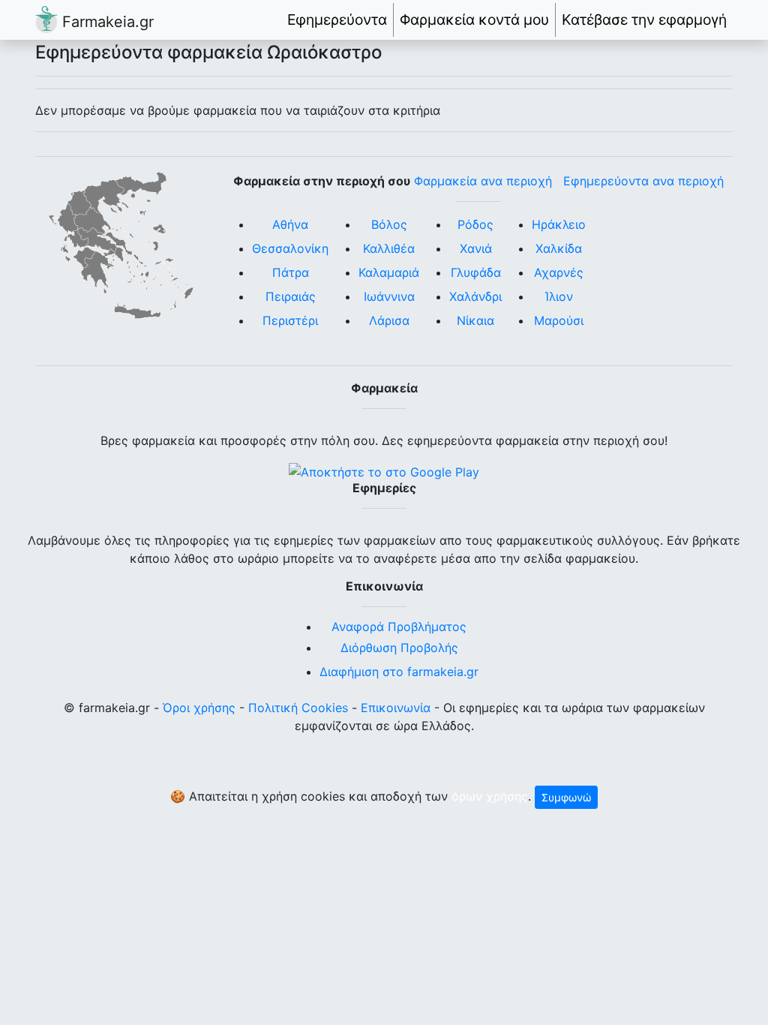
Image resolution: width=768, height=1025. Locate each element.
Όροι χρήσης (199, 707)
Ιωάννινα (389, 296)
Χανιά (476, 248)
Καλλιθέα (389, 248)
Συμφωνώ (566, 797)
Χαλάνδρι (475, 296)
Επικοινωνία (395, 707)
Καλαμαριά (388, 272)
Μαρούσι (559, 320)
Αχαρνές (559, 272)
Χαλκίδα (559, 248)
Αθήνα (290, 224)
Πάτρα (290, 272)
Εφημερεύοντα (337, 20)
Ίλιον (559, 296)
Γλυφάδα (476, 272)
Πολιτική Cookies (298, 707)
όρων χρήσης (490, 796)
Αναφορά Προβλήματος (399, 626)
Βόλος (389, 224)
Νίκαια (475, 320)
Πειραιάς (291, 296)
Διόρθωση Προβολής (399, 647)
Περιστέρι (290, 320)
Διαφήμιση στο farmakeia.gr (399, 671)
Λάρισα (389, 320)
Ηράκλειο (559, 224)
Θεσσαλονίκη (290, 248)
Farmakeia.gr (106, 22)
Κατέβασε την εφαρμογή (644, 20)
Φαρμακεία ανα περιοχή (483, 180)
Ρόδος (476, 224)
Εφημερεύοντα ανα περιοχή (643, 180)
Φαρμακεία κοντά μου (474, 20)
